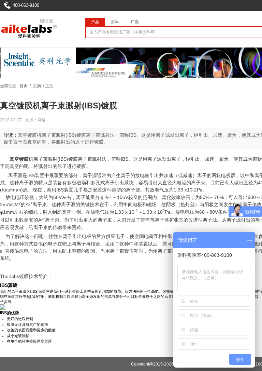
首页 (23, 85)
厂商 (135, 22)
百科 (115, 22)
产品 (95, 22)
